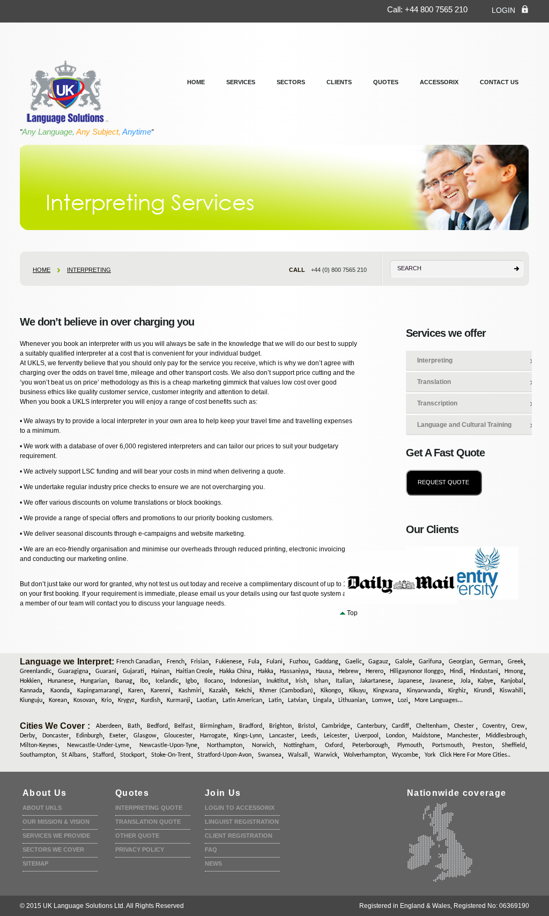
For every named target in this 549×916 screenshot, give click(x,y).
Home (196, 82)
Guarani (105, 671)
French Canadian (138, 662)
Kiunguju (31, 700)
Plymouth (409, 745)
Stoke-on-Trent (171, 755)
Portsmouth (447, 745)
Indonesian (245, 681)
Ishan (321, 681)
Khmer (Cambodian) (286, 691)
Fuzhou (299, 662)
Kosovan (84, 700)
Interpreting (89, 270)
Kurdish (150, 700)
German (490, 662)
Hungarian (93, 681)
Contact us (499, 82)
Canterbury (371, 726)
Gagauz (378, 662)
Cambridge (336, 726)
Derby (27, 736)
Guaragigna (73, 671)
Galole (403, 662)
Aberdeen (108, 726)
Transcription (437, 403)
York (430, 755)
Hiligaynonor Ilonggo (416, 671)
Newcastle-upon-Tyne (168, 745)
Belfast (183, 726)
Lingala (322, 700)
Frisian (200, 662)
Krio (106, 700)
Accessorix (439, 82)
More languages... (438, 700)
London (395, 736)
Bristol (306, 726)
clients (339, 82)
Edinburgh (89, 736)
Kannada (31, 691)
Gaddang (326, 662)
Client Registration (238, 835)
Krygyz (126, 700)
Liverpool (367, 736)
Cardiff (400, 726)
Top (352, 613)
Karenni (160, 691)
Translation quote (148, 821)
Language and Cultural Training (464, 425)
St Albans (74, 755)
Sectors (291, 82)
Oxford (334, 745)
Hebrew (348, 671)
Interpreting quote (148, 807)
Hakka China (235, 671)
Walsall (298, 755)
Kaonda (60, 691)
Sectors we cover (53, 849)
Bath (134, 726)
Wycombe (405, 755)
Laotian (206, 700)
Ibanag (123, 681)
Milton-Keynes (38, 745)
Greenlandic (35, 671)
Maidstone (426, 736)
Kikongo (331, 691)
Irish (301, 681)
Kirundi (483, 691)
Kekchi (243, 691)
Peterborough (370, 745)
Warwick (325, 755)
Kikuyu (357, 691)
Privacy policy (139, 849)
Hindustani (484, 671)
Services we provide (56, 835)
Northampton (224, 745)
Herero (374, 671)
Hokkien (30, 681)
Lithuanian (352, 700)
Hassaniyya (294, 671)
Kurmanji (178, 700)
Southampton (37, 755)
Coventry (494, 726)
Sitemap (35, 863)
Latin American (242, 700)
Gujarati (133, 671)
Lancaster (281, 736)
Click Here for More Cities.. (475, 755)
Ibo (144, 681)
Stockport (132, 755)
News (213, 863)
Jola (466, 681)
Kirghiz (457, 691)
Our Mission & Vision (56, 821)
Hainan (160, 671)
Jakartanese (375, 681)
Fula (253, 662)
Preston (482, 745)
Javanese (441, 681)
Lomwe (381, 700)
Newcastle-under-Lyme (98, 745)
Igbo (191, 681)
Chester (465, 726)
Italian (344, 681)
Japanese (410, 681)
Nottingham (299, 745)
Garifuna (430, 662)
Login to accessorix (239, 807)
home (41, 270)
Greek (515, 662)
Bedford (157, 726)
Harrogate (213, 736)
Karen (135, 691)
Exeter (117, 736)
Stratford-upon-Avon (224, 755)
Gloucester (178, 736)
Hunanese (60, 681)
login (503, 10)
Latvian (297, 700)
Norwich (263, 745)
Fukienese (229, 662)
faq (211, 849)
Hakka (265, 671)
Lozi (403, 700)
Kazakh (218, 691)
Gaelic (353, 662)
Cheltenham (432, 726)
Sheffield (513, 745)
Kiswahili (511, 691)
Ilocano (213, 681)
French (175, 662)
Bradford (250, 726)
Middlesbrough (505, 736)
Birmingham (216, 726)
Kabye (485, 681)
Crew (518, 726)
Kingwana (386, 691)
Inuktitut (277, 681)
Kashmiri (190, 691)
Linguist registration (242, 821)
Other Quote (137, 835)
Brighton (280, 726)
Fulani (274, 662)
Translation (434, 382)
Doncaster (55, 736)
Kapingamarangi (98, 691)
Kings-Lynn (248, 736)
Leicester (335, 736)
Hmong (514, 671)
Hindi (456, 671)
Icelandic (167, 681)
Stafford (103, 755)
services (240, 82)
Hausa (324, 671)
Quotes (385, 82)
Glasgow (145, 736)
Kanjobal (512, 681)
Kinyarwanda (424, 691)
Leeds (308, 736)
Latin (275, 700)
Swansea (269, 755)
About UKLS (42, 807)
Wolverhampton (364, 755)
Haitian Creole (194, 671)
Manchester (462, 736)
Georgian (461, 662)
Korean (58, 700)
